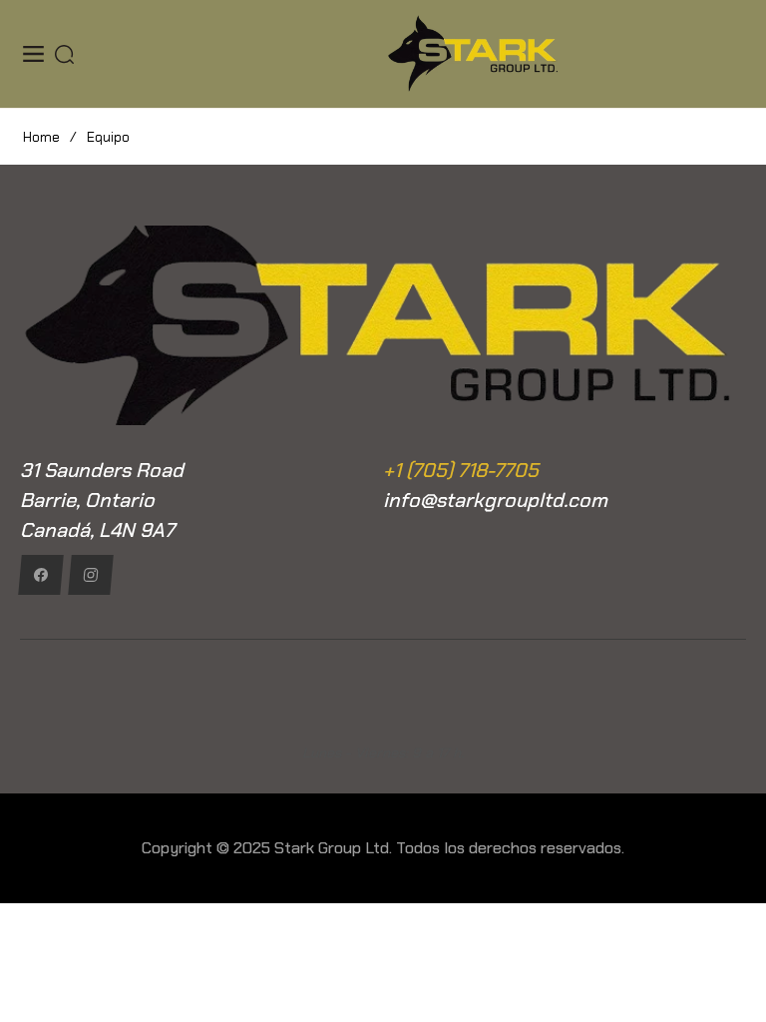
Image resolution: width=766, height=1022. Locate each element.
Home (41, 137)
